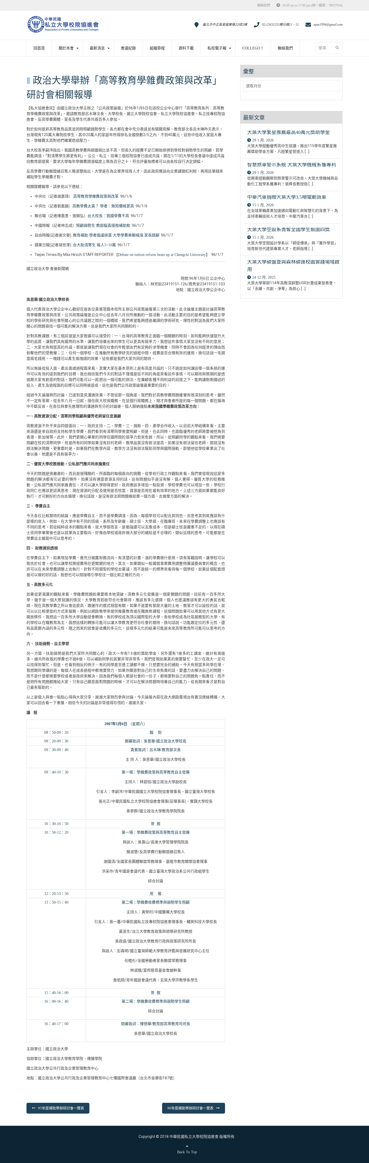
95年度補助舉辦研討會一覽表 (61, 1108)
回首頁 (39, 48)
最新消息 (97, 48)
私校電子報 (216, 48)
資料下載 (186, 48)
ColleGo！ (253, 48)
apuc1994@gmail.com (328, 24)
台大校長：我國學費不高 (108, 216)
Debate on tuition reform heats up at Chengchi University (162, 255)
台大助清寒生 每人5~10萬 (94, 245)
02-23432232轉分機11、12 (280, 24)
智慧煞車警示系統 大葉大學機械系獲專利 (291, 164)
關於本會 (66, 48)
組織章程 (157, 48)
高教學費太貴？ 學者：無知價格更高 (103, 206)
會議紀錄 (128, 48)
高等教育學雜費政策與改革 (96, 196)
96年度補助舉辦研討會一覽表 (190, 1108)
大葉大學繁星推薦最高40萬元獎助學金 (288, 132)
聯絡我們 (263, 5)
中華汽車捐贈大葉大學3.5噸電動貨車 (286, 197)
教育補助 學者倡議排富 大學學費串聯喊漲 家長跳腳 (116, 235)
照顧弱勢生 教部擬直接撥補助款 (103, 226)
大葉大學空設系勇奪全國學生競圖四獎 (288, 229)
